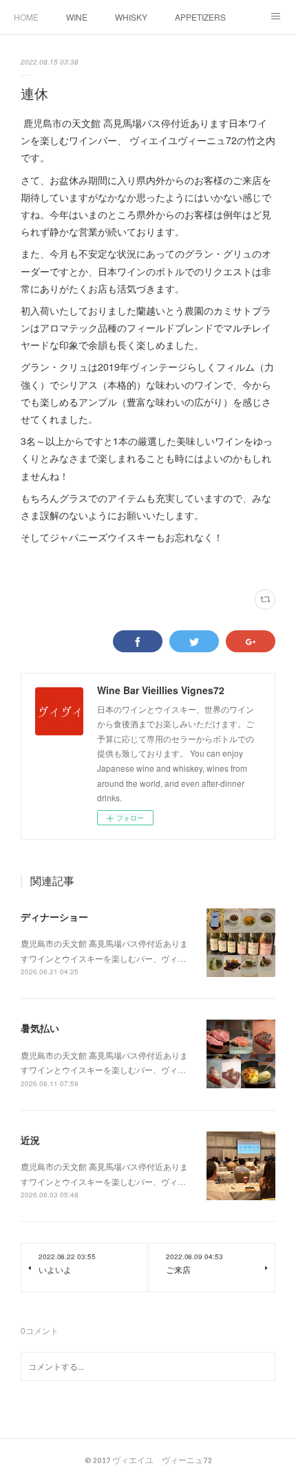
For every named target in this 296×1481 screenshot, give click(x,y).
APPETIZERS (200, 17)
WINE (76, 17)
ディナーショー (54, 916)
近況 (30, 1140)
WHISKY (131, 17)
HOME (26, 17)
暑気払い (40, 1028)
